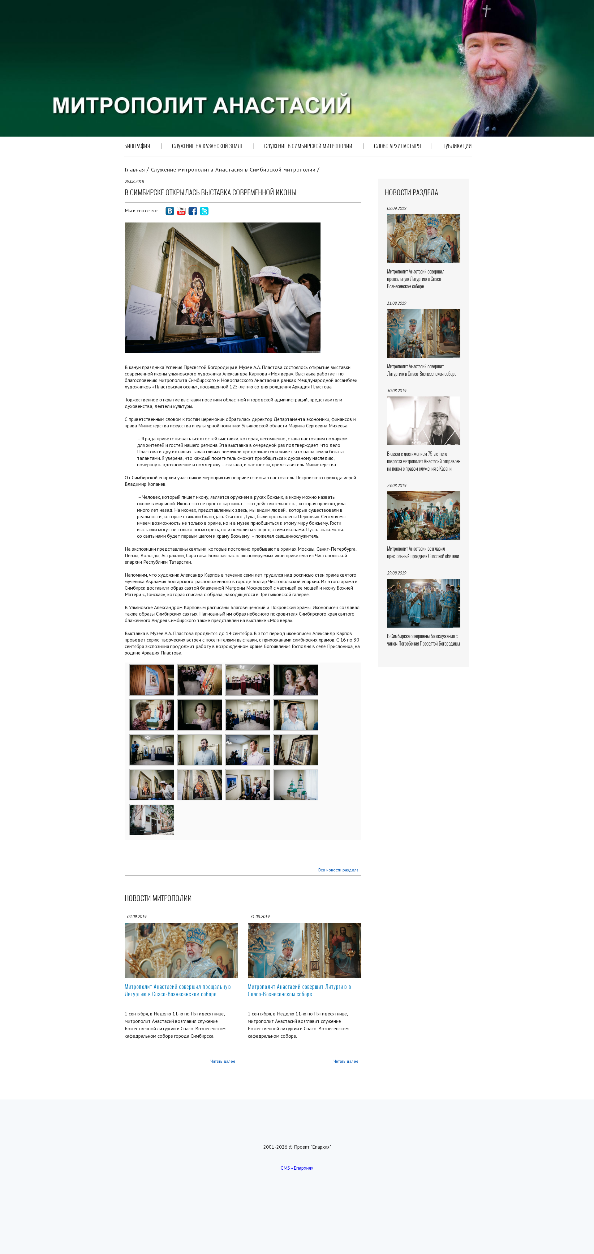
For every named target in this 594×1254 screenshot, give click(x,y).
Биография (137, 146)
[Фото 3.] (248, 669)
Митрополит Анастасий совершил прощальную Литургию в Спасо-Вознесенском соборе (178, 990)
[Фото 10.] (200, 738)
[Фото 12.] (296, 738)
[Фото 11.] (248, 738)
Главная (135, 169)
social (170, 211)
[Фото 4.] (296, 669)
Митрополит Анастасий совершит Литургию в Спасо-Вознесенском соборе (299, 990)
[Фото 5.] (152, 704)
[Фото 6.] (200, 704)
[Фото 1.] (152, 669)
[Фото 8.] (296, 704)
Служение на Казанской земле (207, 146)
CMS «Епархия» (297, 1168)
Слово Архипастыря (397, 146)
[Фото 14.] (200, 773)
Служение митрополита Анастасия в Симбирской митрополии (233, 169)
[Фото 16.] (296, 773)
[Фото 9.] (152, 738)
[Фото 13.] (152, 773)
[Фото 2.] (200, 669)
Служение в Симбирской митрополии (308, 146)
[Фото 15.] (248, 773)
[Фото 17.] (152, 808)
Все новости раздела (338, 870)
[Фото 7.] (248, 704)
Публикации (457, 146)
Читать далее (222, 1061)
